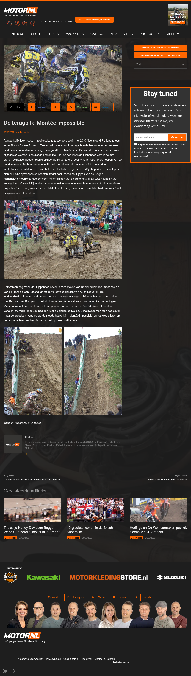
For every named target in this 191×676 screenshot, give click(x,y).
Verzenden (177, 137)
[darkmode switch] (9, 671)
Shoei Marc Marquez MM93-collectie (167, 479)
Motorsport (10, 537)
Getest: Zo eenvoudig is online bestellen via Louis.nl (32, 479)
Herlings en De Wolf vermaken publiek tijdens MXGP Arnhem (158, 529)
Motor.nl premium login (94, 19)
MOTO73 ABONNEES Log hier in (160, 47)
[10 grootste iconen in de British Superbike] (95, 510)
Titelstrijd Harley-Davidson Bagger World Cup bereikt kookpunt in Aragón (32, 529)
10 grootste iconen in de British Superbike (90, 529)
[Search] (183, 64)
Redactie (24, 132)
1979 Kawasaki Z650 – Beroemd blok (178, 17)
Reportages (177, 22)
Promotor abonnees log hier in (160, 55)
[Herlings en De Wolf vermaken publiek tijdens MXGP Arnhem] (158, 510)
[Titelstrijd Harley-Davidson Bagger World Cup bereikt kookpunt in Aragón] (32, 510)
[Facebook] (26, 453)
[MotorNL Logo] (22, 635)
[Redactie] (13, 445)
